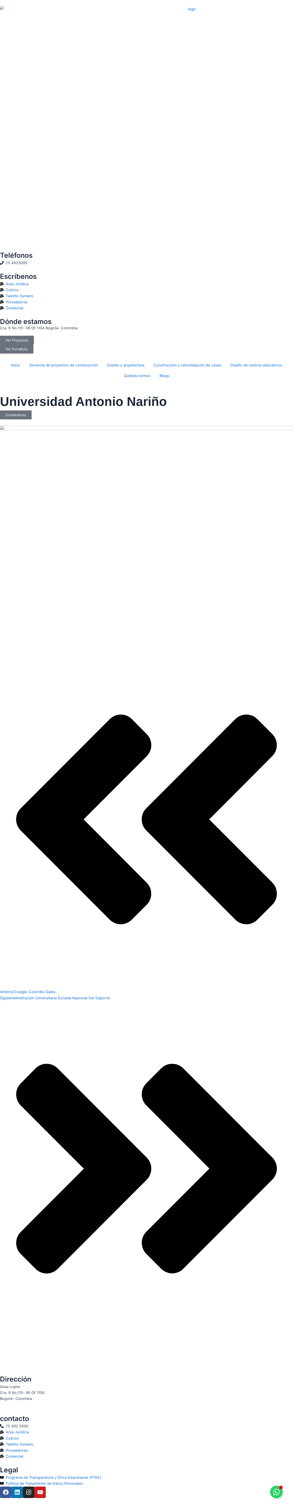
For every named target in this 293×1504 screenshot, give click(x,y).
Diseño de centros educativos (256, 365)
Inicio (15, 365)
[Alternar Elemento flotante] (276, 1492)
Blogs (164, 375)
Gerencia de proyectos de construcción (63, 365)
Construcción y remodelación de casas (187, 365)
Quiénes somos (137, 375)
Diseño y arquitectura (125, 365)
